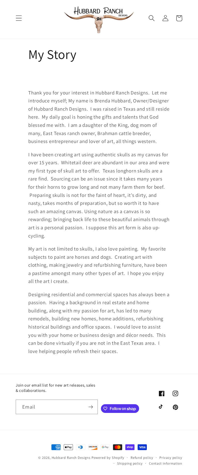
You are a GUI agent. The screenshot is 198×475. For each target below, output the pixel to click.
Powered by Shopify (108, 457)
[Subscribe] (91, 407)
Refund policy (142, 457)
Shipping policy (130, 463)
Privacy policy (170, 457)
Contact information (165, 463)
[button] (19, 18)
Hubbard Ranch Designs (71, 457)
